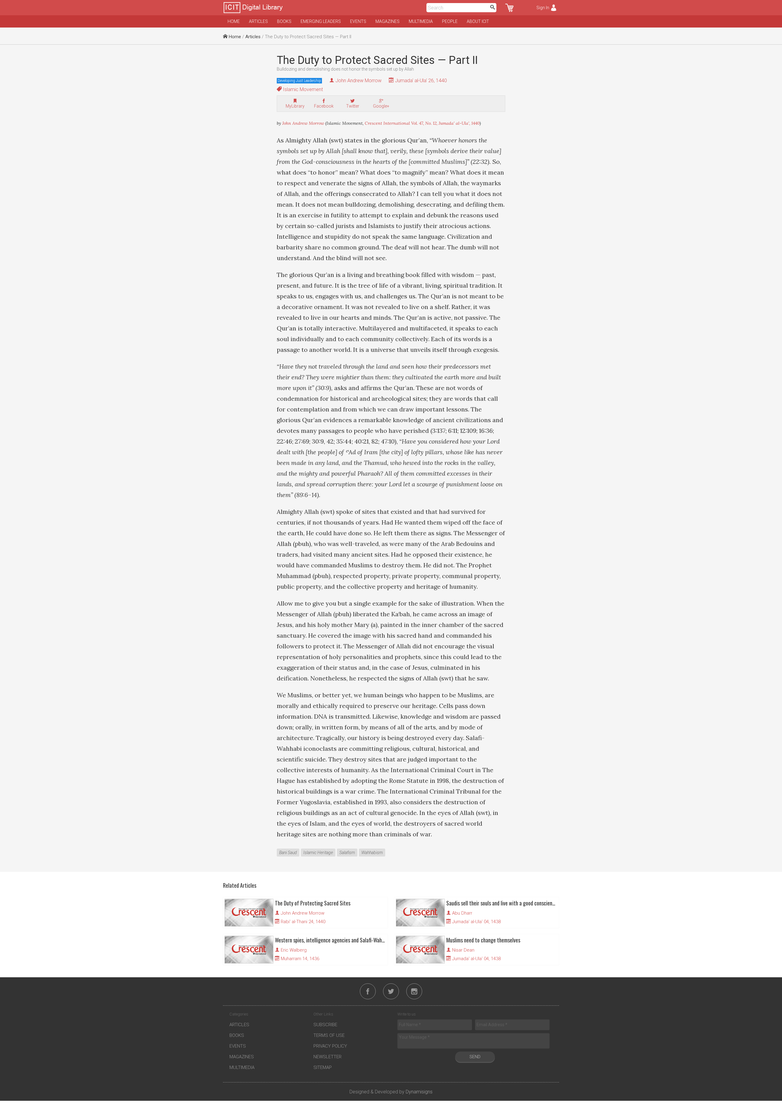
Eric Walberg (294, 950)
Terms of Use (329, 1035)
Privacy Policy (330, 1046)
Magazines (387, 21)
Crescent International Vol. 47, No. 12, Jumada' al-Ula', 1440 (422, 123)
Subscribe (325, 1024)
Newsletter (327, 1057)
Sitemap (322, 1067)
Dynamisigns (419, 1092)
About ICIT (478, 21)
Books (284, 21)
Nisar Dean (463, 950)
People (450, 21)
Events (358, 21)
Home (234, 21)
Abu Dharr (462, 913)
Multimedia (421, 21)
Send (475, 1057)
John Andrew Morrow (358, 80)
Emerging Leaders (321, 21)
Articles (258, 21)
